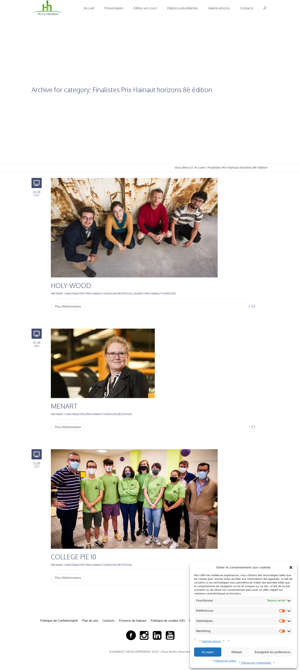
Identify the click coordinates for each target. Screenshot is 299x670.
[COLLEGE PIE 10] (134, 499)
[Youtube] (170, 635)
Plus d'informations (68, 306)
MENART (64, 406)
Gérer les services (211, 641)
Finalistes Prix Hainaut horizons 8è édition (237, 167)
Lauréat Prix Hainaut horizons (154, 293)
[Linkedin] (157, 635)
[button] (291, 567)
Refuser (236, 652)
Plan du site (90, 620)
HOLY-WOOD (71, 285)
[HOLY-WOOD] (134, 227)
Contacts (109, 620)
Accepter (208, 652)
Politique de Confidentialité (256, 662)
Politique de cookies (225, 660)
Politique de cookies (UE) (168, 620)
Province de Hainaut (132, 620)
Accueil (199, 167)
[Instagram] (144, 635)
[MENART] (103, 363)
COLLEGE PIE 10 (73, 557)
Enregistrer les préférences (273, 652)
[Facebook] (131, 635)
